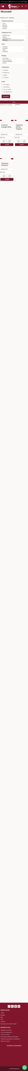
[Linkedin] (15, 1006)
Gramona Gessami (4, 164)
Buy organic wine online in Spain (9, 1023)
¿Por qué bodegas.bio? (6, 1032)
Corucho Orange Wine (6, 126)
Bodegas (3, 1015)
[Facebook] (9, 1006)
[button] (24, 1067)
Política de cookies (5, 1041)
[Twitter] (19, 1006)
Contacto (3, 1021)
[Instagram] (12, 1006)
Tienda (2, 1012)
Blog (2, 1017)
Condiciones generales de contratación (10, 1039)
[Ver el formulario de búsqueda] (22, 6)
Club (2, 1019)
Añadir (7, 144)
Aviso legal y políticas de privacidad (9, 1036)
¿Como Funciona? (5, 1034)
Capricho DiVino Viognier (19, 127)
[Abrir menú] (25, 6)
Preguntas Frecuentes (6, 1030)
